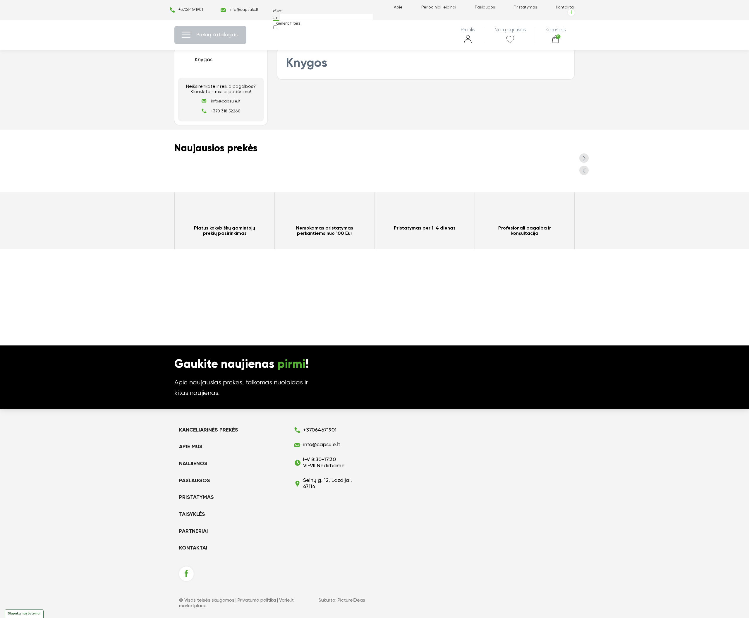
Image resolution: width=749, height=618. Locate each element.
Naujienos (193, 463)
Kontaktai (565, 7)
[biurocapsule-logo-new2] (374, 35)
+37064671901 (190, 10)
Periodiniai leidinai (438, 7)
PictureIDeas (351, 600)
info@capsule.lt (244, 10)
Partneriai (193, 531)
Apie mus (190, 446)
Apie (398, 7)
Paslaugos (485, 7)
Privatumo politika (257, 600)
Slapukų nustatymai (24, 613)
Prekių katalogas (217, 34)
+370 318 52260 (225, 111)
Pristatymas (525, 7)
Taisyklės (192, 514)
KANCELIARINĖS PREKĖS (208, 430)
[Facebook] (571, 12)
